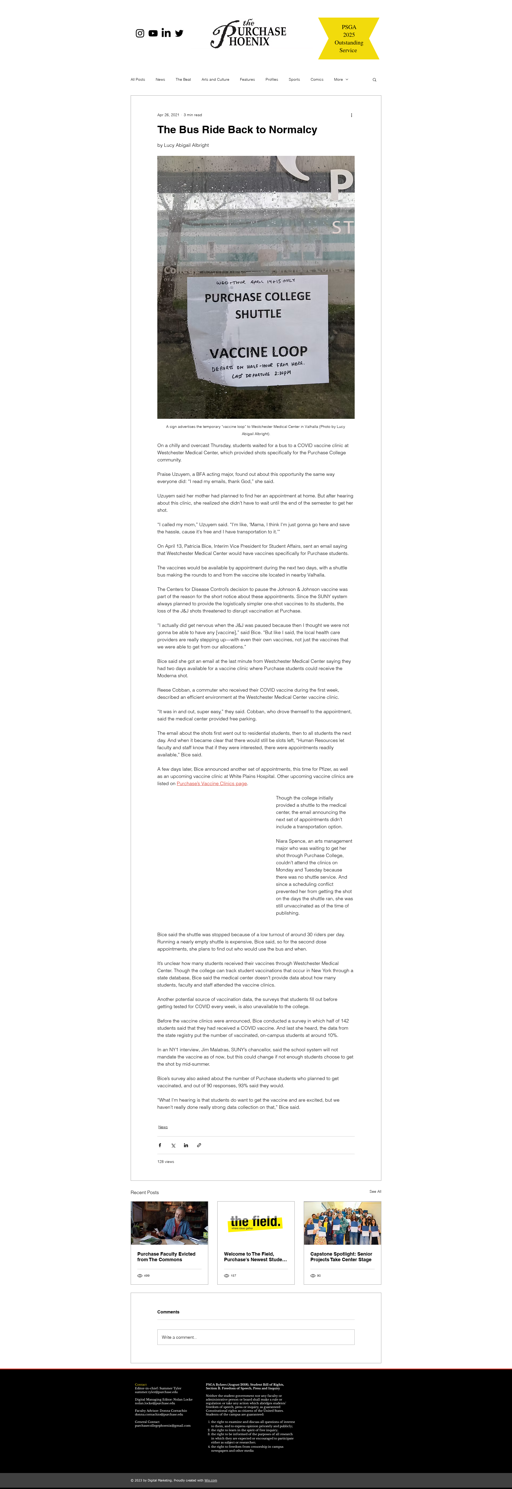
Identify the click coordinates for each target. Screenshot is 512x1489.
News (160, 79)
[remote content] (211, 861)
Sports (294, 79)
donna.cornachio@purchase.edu (159, 1414)
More (338, 79)
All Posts (138, 79)
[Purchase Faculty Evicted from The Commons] (169, 1223)
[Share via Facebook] (159, 1145)
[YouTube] (153, 33)
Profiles (272, 79)
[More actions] (351, 115)
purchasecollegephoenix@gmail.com (163, 1425)
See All (375, 1191)
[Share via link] (199, 1145)
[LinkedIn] (166, 33)
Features (247, 79)
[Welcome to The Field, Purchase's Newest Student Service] (256, 1223)
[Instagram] (140, 33)
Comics (317, 79)
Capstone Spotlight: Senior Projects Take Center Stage (341, 1256)
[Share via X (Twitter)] (172, 1145)
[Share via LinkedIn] (186, 1145)
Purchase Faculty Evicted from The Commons (166, 1256)
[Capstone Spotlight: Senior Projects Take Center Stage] (342, 1223)
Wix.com (211, 1480)
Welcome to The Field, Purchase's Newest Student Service (255, 1256)
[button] (374, 79)
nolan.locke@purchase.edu (155, 1403)
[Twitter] (179, 33)
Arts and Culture (215, 79)
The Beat (183, 79)
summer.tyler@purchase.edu (156, 1392)
